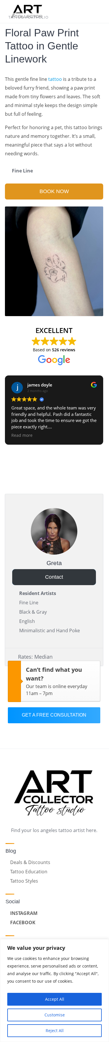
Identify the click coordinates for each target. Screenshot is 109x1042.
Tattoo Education (28, 871)
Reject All (55, 1030)
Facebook (22, 922)
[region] (54, 990)
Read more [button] (22, 435)
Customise (54, 1015)
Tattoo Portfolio (28, 17)
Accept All (54, 999)
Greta (54, 563)
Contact (54, 577)
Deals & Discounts (30, 862)
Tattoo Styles (24, 881)
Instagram (23, 913)
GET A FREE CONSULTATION (54, 715)
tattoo (55, 79)
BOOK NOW (54, 191)
